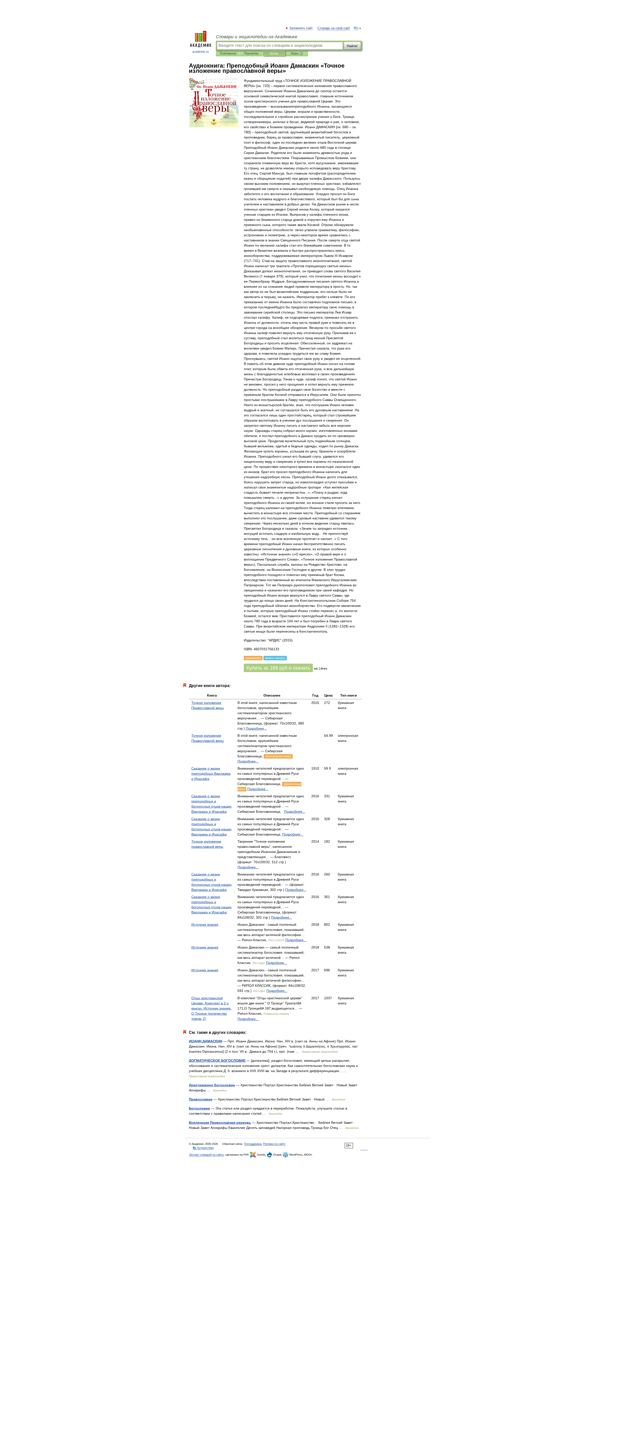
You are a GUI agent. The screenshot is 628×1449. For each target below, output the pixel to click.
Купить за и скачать (278, 668)
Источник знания (204, 924)
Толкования (228, 53)
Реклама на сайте (274, 1143)
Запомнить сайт (301, 28)
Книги (274, 53)
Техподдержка (253, 1143)
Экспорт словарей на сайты (206, 1154)
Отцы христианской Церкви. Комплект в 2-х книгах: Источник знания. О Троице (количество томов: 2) (211, 1008)
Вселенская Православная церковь (220, 1122)
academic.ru (200, 51)
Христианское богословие (212, 1085)
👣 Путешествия (203, 1147)
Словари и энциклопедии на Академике (256, 36)
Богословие (199, 1108)
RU (356, 28)
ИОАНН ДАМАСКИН (205, 1041)
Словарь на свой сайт (333, 28)
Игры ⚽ (297, 53)
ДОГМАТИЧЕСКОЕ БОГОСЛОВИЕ (217, 1060)
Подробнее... (256, 728)
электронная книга (278, 756)
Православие (200, 1099)
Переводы (251, 53)
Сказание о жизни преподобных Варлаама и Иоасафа (211, 773)
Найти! (352, 46)
